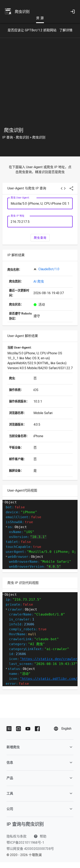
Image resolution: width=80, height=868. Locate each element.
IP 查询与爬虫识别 (25, 824)
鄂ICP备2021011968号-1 (25, 843)
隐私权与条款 (17, 836)
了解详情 (65, 30)
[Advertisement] (40, 86)
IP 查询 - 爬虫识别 (15, 137)
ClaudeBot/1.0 (48, 269)
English (66, 729)
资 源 (40, 18)
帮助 (43, 836)
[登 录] (72, 11)
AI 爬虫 (38, 281)
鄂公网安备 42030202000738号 (30, 849)
